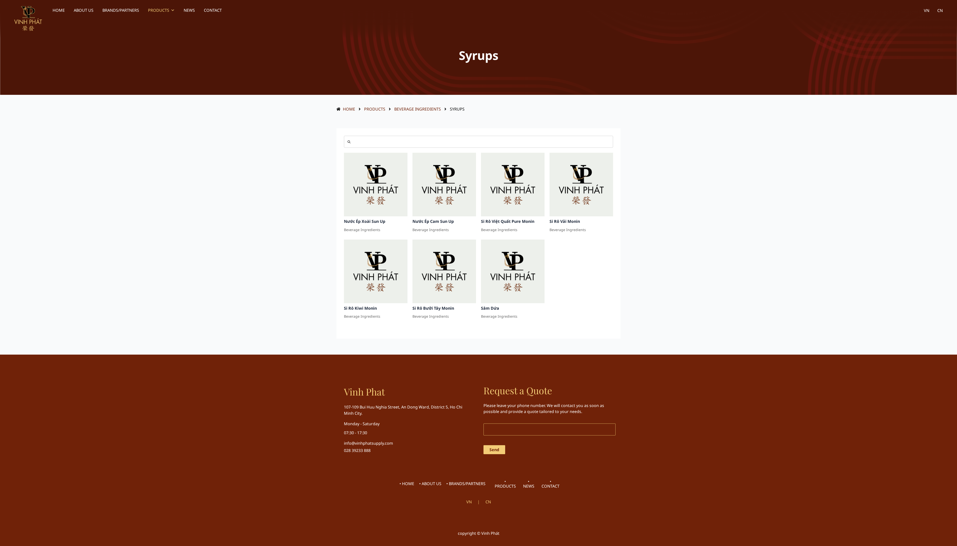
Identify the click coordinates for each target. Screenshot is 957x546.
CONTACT (213, 10)
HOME (59, 10)
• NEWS (528, 484)
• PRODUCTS (505, 484)
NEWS (189, 10)
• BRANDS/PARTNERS (465, 483)
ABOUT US (83, 10)
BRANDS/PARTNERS (120, 10)
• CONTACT (550, 484)
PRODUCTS (158, 10)
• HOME (406, 483)
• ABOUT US (430, 483)
